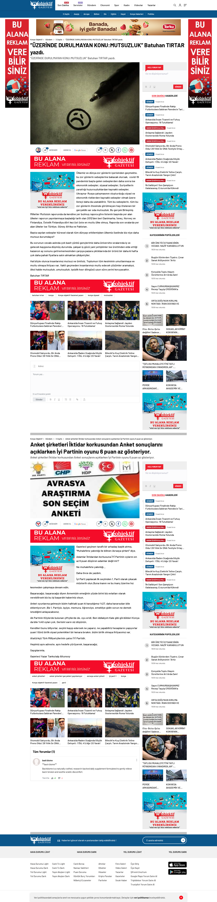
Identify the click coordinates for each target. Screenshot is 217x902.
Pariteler (102, 880)
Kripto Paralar (105, 876)
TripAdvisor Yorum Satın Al (143, 880)
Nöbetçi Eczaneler (82, 880)
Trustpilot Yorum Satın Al (143, 884)
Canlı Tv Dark (58, 868)
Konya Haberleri (136, 14)
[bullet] (70, 399)
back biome (47, 760)
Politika (151, 14)
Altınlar (102, 863)
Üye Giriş (135, 863)
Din (105, 14)
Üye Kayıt (135, 868)
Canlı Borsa (79, 863)
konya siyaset (93, 295)
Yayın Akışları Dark (61, 876)
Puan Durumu (80, 872)
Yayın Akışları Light (61, 872)
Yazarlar (151, 5)
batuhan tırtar (38, 295)
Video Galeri (121, 868)
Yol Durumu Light (132, 852)
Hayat (123, 14)
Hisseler (102, 872)
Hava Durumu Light (40, 852)
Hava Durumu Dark (87, 852)
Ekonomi (105, 5)
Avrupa (86, 14)
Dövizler (102, 868)
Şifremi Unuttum (139, 872)
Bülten (96, 14)
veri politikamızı (141, 897)
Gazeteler (120, 876)
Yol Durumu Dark (178, 852)
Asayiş (76, 14)
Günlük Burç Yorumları (84, 876)
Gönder (39, 399)
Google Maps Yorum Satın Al (144, 876)
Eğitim (113, 14)
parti (64, 682)
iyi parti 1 (112, 676)
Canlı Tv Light (58, 863)
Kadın (127, 5)
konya (51, 295)
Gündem (91, 5)
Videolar (138, 5)
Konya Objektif (36, 39)
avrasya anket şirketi (96, 676)
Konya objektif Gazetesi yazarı (70, 295)
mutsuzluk (108, 295)
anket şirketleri (38, 676)
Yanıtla (45, 777)
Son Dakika (63, 5)
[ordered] (66, 399)
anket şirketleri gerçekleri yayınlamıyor (66, 676)
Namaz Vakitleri (81, 868)
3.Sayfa (66, 14)
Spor (116, 5)
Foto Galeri (120, 863)
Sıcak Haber (121, 880)
